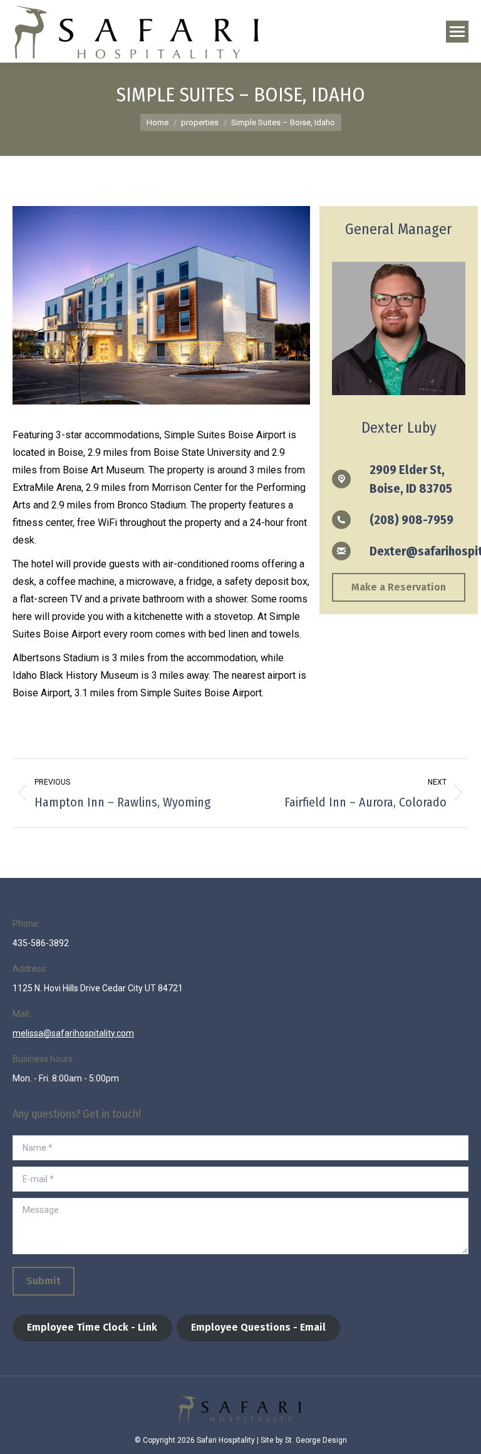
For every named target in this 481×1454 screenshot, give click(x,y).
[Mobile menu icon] (457, 32)
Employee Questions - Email (258, 1327)
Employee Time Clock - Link (92, 1327)
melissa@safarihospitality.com (73, 1033)
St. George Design (316, 1440)
